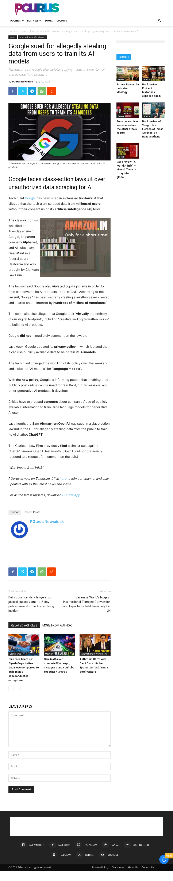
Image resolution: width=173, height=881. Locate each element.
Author (15, 512)
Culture (62, 20)
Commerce (15, 653)
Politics (15, 20)
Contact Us (148, 867)
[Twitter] (22, 91)
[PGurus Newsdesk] (19, 529)
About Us (132, 867)
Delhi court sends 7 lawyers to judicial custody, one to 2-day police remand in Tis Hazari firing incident (31, 604)
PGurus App (71, 495)
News (23, 31)
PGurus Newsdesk (22, 81)
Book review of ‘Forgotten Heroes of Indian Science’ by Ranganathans (152, 129)
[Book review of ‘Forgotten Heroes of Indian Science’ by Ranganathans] (153, 110)
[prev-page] (11, 688)
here (63, 479)
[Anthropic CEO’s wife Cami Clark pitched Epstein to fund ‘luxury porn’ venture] (95, 644)
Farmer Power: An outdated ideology (127, 88)
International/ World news (45, 31)
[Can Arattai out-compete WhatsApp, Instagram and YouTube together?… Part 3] (59, 644)
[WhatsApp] (42, 91)
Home (12, 31)
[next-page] (17, 688)
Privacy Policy (100, 867)
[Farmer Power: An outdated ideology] (127, 73)
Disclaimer (117, 867)
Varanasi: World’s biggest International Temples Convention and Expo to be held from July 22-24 (87, 604)
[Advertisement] (115, 9)
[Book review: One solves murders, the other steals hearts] (127, 110)
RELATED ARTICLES (24, 625)
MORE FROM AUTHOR (57, 625)
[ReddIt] (51, 91)
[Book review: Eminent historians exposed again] (153, 73)
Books (49, 20)
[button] (159, 21)
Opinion (49, 653)
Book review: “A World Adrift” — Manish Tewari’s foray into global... (126, 169)
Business (32, 20)
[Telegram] (32, 91)
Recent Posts (32, 512)
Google (30, 198)
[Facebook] (12, 91)
